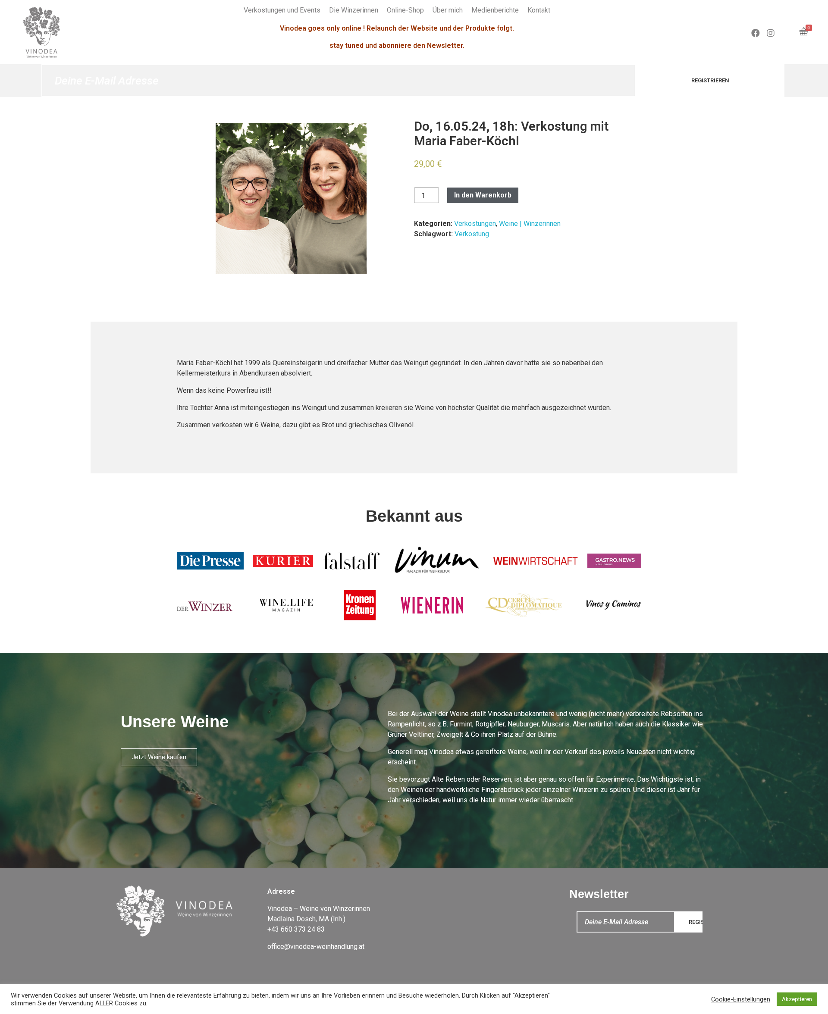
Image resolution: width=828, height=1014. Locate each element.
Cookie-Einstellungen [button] (740, 999)
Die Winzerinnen (353, 10)
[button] (159, 757)
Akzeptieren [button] (797, 999)
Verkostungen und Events (282, 10)
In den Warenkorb (482, 195)
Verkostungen (475, 223)
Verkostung (472, 234)
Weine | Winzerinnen (530, 223)
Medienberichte (495, 10)
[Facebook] (755, 33)
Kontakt (538, 10)
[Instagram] (770, 33)
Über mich (448, 10)
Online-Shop (405, 10)
